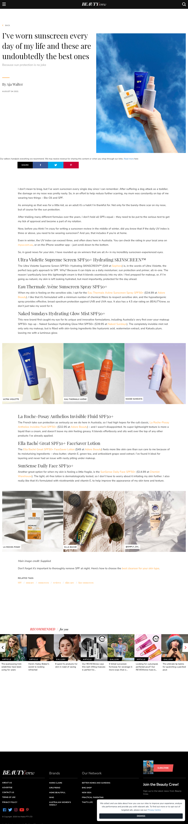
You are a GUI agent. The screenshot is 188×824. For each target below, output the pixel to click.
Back (7, 25)
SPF (20, 582)
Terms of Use (8, 797)
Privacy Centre (154, 810)
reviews (57, 582)
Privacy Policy (9, 802)
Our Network (92, 773)
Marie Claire (55, 783)
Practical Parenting (93, 797)
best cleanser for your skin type (140, 568)
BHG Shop (87, 788)
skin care (69, 582)
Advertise (7, 787)
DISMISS (141, 816)
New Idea (86, 792)
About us (7, 783)
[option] (13, 652)
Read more (129, 158)
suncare (30, 582)
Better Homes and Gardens (96, 783)
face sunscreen (85, 582)
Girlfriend (54, 788)
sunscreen (43, 582)
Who (51, 797)
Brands (54, 773)
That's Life (87, 802)
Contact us (8, 792)
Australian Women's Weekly (60, 803)
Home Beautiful (57, 792)
